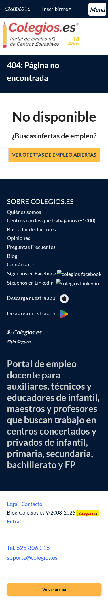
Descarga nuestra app (33, 298)
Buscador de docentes (31, 229)
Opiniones (18, 238)
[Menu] (97, 9)
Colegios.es (32, 512)
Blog (12, 256)
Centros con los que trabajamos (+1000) (51, 220)
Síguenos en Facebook (32, 273)
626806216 (17, 9)
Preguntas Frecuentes (31, 247)
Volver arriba (54, 589)
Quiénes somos (24, 212)
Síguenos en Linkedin (31, 282)
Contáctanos (21, 264)
